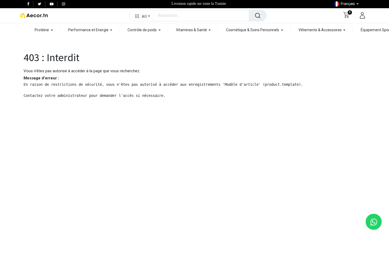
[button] (141, 15)
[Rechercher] (258, 15)
